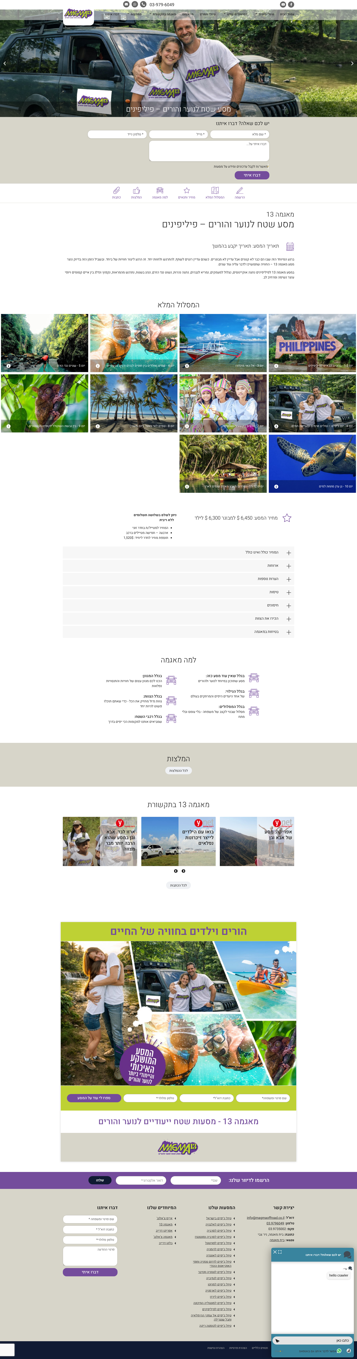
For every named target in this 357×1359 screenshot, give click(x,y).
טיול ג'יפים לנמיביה (218, 1278)
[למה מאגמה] (159, 190)
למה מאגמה (160, 197)
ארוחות (273, 565)
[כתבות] (116, 190)
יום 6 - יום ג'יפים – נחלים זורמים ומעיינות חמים (322, 426)
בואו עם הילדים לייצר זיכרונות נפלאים (198, 837)
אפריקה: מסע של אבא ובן (278, 834)
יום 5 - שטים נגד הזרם (71, 365)
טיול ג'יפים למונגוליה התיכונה (212, 1303)
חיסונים (272, 605)
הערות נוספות (268, 579)
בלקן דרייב (166, 1243)
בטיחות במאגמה (266, 632)
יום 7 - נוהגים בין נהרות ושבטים (244, 426)
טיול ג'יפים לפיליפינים (216, 1309)
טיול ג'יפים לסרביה (219, 1230)
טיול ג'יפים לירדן (220, 1297)
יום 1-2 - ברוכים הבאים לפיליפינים (330, 365)
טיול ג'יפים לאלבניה (218, 1224)
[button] (352, 63)
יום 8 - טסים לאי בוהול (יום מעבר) (152, 426)
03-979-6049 (162, 5)
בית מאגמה (277, 1240)
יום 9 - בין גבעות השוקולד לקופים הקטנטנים (57, 426)
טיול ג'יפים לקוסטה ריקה (215, 1325)
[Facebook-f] (291, 4)
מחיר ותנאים (186, 197)
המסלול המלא (215, 197)
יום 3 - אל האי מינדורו (250, 365)
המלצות (136, 197)
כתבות (116, 197)
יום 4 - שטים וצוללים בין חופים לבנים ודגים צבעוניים (140, 365)
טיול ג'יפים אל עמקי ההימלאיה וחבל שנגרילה (211, 1317)
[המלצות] (136, 190)
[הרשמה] (239, 190)
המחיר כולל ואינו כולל (262, 552)
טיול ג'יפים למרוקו (219, 1284)
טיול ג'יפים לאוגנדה (218, 1255)
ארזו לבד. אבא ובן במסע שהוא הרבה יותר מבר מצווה (119, 840)
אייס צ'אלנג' (165, 1218)
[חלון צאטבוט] (312, 1302)
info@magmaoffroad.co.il (265, 1217)
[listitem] (257, 844)
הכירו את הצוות (266, 618)
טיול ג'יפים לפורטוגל (218, 1243)
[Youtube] (283, 4)
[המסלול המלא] (215, 190)
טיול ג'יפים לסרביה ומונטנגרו (213, 1237)
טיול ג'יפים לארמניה (218, 1290)
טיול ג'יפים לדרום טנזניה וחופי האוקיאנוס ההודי (212, 1263)
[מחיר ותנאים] (186, 190)
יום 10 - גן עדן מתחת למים (336, 486)
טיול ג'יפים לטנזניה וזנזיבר (214, 1272)
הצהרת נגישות (215, 1348)
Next (176, 871)
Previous (183, 871)
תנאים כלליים (260, 1348)
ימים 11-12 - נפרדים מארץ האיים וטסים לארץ (234, 486)
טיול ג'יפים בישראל (218, 1218)
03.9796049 (275, 1223)
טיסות (274, 592)
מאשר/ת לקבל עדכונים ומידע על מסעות (241, 166)
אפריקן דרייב (164, 1230)
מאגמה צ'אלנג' (163, 1237)
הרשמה (240, 197)
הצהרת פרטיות (238, 1348)
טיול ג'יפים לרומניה (219, 1249)
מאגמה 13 (166, 1224)
